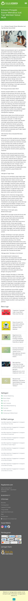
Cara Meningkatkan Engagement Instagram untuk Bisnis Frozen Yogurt (13, 444)
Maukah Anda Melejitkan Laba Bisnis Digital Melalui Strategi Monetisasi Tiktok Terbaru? (19, 382)
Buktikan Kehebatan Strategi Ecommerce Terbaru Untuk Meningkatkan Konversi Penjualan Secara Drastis (19, 352)
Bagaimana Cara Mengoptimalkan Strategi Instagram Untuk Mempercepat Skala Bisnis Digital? (18, 338)
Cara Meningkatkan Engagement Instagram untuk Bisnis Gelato (13, 459)
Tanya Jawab (4, 509)
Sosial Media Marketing (9, 406)
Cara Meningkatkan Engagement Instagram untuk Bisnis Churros (13, 469)
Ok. (14, 599)
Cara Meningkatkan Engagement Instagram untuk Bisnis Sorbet (13, 449)
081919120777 (6, 495)
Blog (2, 26)
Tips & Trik (6, 401)
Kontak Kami (4, 516)
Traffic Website (7, 410)
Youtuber (5, 408)
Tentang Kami (5, 505)
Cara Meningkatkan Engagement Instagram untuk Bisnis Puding (13, 464)
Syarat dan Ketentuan (7, 512)
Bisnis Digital (6, 398)
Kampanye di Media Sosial (10, 413)
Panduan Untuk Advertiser (9, 519)
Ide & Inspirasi (7, 403)
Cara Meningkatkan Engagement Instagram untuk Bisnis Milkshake (13, 438)
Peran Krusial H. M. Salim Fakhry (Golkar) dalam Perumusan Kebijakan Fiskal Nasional (18, 325)
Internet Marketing (8, 396)
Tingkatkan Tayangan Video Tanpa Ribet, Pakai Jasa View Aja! (18, 312)
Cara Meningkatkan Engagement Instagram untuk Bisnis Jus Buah (13, 428)
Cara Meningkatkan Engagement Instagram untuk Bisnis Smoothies (13, 433)
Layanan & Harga (5, 507)
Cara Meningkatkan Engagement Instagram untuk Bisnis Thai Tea (13, 423)
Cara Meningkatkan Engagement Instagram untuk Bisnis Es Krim (13, 454)
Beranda (3, 503)
